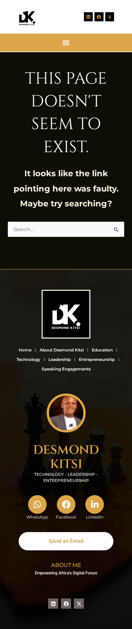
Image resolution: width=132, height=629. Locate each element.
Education (102, 349)
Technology (28, 359)
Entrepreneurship (97, 359)
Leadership (59, 359)
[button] (66, 42)
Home (25, 349)
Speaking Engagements (66, 368)
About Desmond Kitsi (62, 349)
